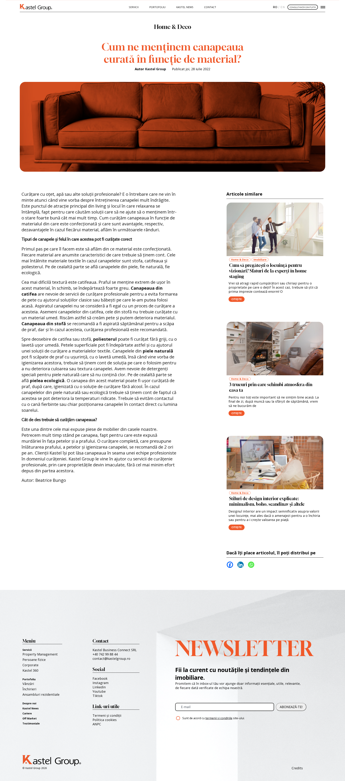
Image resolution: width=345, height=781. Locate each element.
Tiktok (98, 696)
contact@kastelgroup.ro (111, 658)
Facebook (100, 678)
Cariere (27, 713)
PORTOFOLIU (157, 7)
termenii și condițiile (218, 718)
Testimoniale (31, 723)
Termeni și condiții (107, 715)
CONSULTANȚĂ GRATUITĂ (303, 7)
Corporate (30, 665)
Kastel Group (155, 69)
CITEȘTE (236, 299)
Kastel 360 (30, 670)
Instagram (101, 683)
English (282, 7)
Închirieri (29, 689)
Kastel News (184, 7)
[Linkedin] (240, 565)
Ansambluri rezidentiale (40, 694)
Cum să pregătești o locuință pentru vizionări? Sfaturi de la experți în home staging (268, 271)
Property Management (40, 654)
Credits (297, 768)
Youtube (99, 691)
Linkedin (99, 687)
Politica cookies (105, 720)
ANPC (97, 724)
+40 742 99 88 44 (105, 654)
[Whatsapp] (251, 565)
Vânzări (28, 684)
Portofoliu (29, 679)
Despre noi (29, 703)
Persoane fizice (34, 659)
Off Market (29, 718)
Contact (210, 7)
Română (274, 7)
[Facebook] (230, 565)
